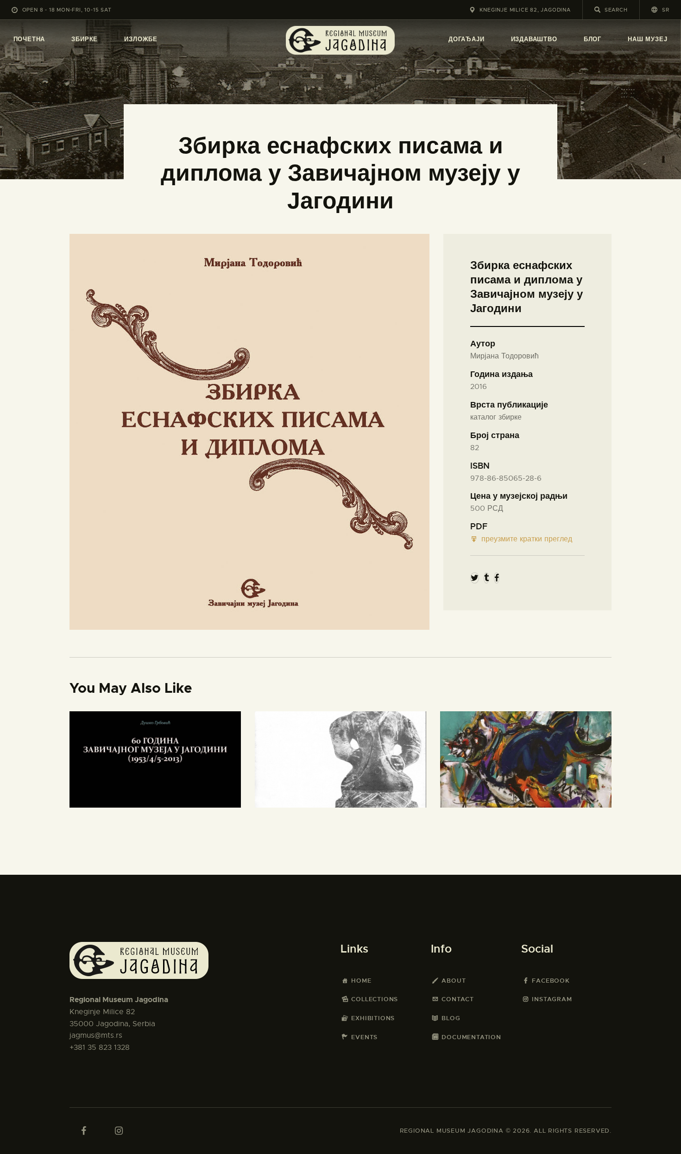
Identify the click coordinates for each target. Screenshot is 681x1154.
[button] (660, 9)
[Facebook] (496, 578)
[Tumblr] (486, 578)
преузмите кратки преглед (526, 539)
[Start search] (597, 9)
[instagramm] (118, 1131)
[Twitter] (474, 578)
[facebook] (83, 1131)
